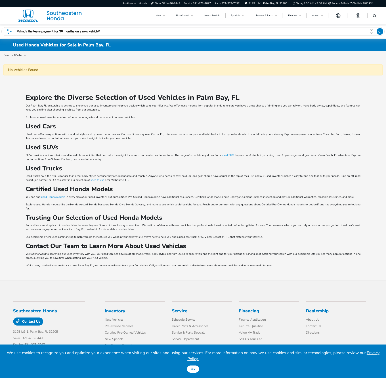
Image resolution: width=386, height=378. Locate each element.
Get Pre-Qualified (251, 326)
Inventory (115, 311)
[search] (374, 16)
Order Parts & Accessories (190, 326)
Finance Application (252, 319)
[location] (246, 3)
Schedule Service (183, 319)
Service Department (185, 339)
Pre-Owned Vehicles (119, 326)
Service (179, 311)
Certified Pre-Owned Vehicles (125, 332)
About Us (312, 319)
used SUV (228, 155)
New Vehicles (114, 319)
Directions (313, 332)
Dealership (317, 311)
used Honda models (53, 197)
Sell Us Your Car (250, 339)
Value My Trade (249, 332)
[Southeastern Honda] (51, 15)
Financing (249, 311)
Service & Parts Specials (188, 332)
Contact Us (30, 321)
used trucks (97, 180)
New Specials (114, 339)
